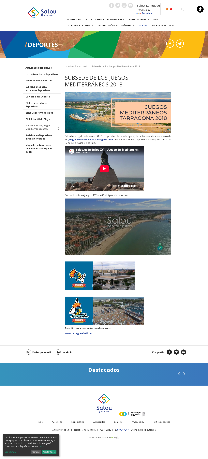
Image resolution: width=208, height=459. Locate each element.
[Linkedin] (183, 352)
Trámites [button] (126, 25)
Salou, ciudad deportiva (38, 80)
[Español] (171, 8)
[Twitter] (176, 352)
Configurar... (10, 452)
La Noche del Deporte (37, 96)
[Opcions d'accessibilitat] (200, 9)
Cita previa (97, 19)
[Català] (167, 8)
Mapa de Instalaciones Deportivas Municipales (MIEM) (38, 148)
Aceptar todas (49, 452)
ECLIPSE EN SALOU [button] (161, 25)
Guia (155, 19)
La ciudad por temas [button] (79, 25)
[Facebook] (169, 352)
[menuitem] (167, 8)
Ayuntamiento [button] (76, 19)
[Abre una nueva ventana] (111, 5)
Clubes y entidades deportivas (36, 104)
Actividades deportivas (38, 67)
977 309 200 (123, 429)
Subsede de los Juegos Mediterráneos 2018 (37, 127)
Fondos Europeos (139, 19)
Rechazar (36, 452)
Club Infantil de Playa (37, 119)
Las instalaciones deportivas (41, 74)
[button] (178, 373)
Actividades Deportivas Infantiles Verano (38, 137)
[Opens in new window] (170, 43)
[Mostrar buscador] (182, 9)
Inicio (85, 66)
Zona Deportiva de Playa (39, 112)
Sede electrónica (107, 25)
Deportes (43, 44)
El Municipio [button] (114, 19)
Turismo (143, 25)
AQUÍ (42, 446)
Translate (147, 13)
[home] (41, 12)
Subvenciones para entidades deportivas (37, 88)
